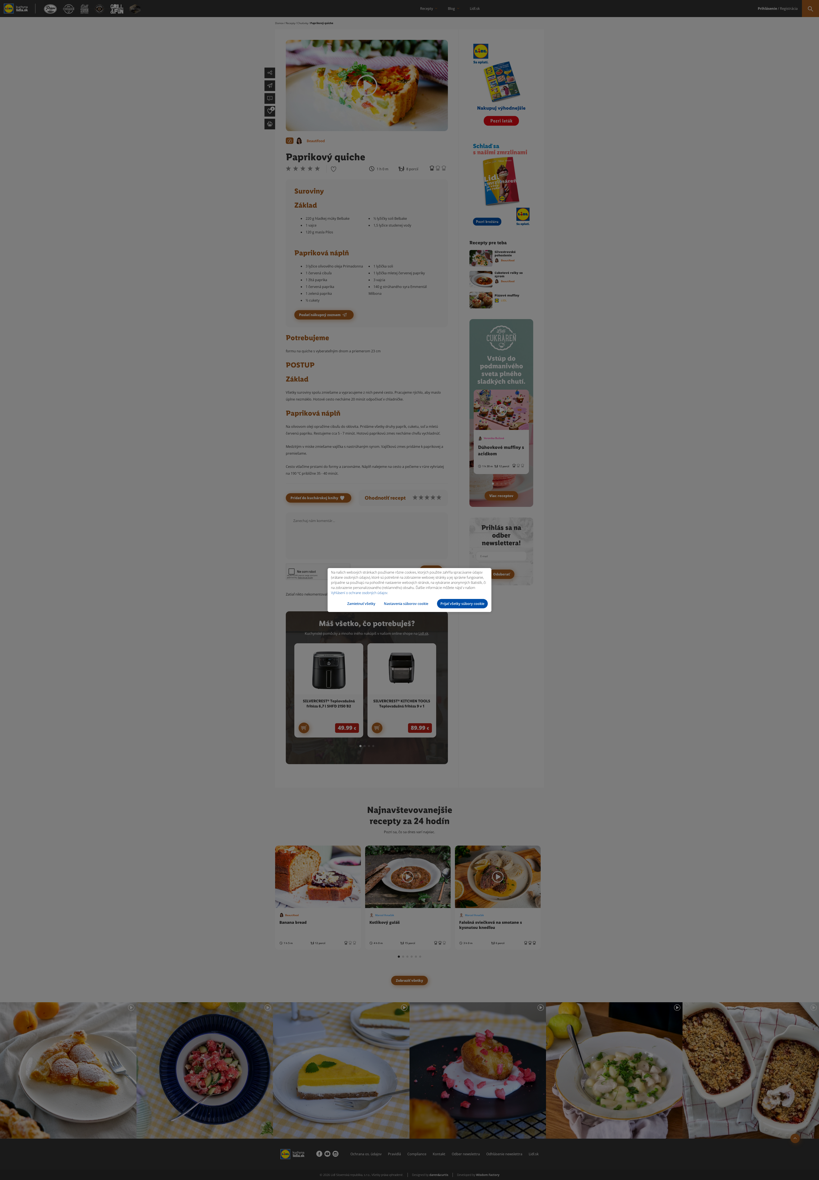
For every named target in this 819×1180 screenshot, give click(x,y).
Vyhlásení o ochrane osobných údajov (359, 592)
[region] (409, 590)
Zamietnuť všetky (361, 603)
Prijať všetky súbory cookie (462, 603)
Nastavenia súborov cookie (406, 603)
